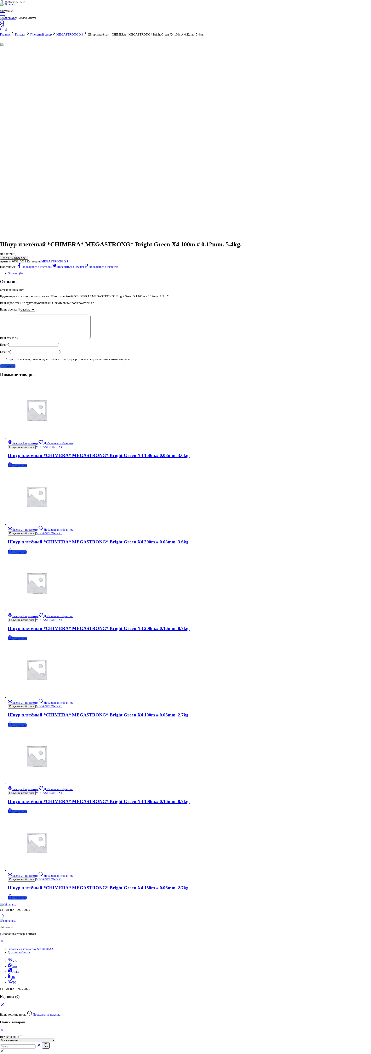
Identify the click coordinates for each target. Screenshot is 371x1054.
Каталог (20, 34)
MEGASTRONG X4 (69, 34)
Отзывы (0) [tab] (15, 273)
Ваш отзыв (8, 337)
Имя (4, 344)
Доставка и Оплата (19, 952)
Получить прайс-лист (14, 257)
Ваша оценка (10, 309)
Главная (5, 34)
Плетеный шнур (41, 34)
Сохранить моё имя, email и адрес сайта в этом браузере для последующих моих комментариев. (67, 359)
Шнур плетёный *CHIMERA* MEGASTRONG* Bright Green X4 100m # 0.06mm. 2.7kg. (99, 714)
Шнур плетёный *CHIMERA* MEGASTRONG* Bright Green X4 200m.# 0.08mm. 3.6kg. (99, 541)
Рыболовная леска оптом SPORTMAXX (31, 949)
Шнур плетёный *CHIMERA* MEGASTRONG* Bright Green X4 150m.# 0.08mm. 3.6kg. (99, 455)
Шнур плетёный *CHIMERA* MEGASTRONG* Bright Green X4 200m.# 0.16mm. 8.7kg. (99, 628)
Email (4, 351)
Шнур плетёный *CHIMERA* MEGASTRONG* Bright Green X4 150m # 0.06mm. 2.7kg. (99, 887)
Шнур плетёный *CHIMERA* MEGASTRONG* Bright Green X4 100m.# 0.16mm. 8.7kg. (99, 801)
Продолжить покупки (47, 1014)
